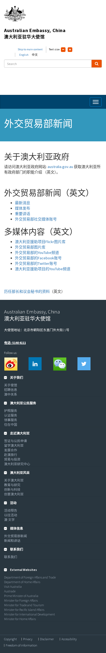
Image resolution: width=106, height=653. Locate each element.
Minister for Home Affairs (20, 619)
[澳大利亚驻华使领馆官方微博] (10, 363)
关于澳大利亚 (14, 480)
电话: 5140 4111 (15, 343)
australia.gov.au (60, 166)
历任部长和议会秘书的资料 (27, 291)
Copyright (10, 639)
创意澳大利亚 (14, 494)
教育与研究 (12, 485)
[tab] (53, 377)
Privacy (27, 639)
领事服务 (10, 420)
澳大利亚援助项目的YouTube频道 (42, 268)
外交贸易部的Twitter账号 (36, 263)
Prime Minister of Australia (21, 596)
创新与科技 (12, 489)
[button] (13, 377)
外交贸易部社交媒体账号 (36, 219)
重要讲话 (22, 213)
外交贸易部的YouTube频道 (37, 252)
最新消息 (22, 202)
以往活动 (10, 515)
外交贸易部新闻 (15, 536)
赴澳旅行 (10, 455)
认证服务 (10, 415)
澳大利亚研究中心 (17, 464)
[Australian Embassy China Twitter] (84, 363)
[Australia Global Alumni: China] (35, 363)
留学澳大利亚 (14, 445)
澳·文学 (9, 520)
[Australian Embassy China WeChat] (59, 363)
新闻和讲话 (12, 541)
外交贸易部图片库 (30, 247)
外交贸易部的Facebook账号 (38, 258)
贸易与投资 (12, 459)
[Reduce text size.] (63, 49)
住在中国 (10, 424)
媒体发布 (22, 208)
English (24, 55)
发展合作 (10, 450)
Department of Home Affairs (22, 582)
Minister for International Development (29, 614)
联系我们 (10, 557)
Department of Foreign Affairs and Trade (30, 577)
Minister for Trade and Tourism (24, 605)
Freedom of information (21, 645)
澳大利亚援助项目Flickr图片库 (40, 241)
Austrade (9, 591)
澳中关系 (10, 394)
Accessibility (69, 639)
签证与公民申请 (15, 441)
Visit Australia (13, 586)
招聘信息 (10, 390)
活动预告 (10, 510)
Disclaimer (47, 639)
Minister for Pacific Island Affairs (24, 610)
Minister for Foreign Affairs (21, 600)
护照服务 (10, 411)
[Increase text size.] (70, 49)
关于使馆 (10, 385)
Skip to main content (30, 49)
